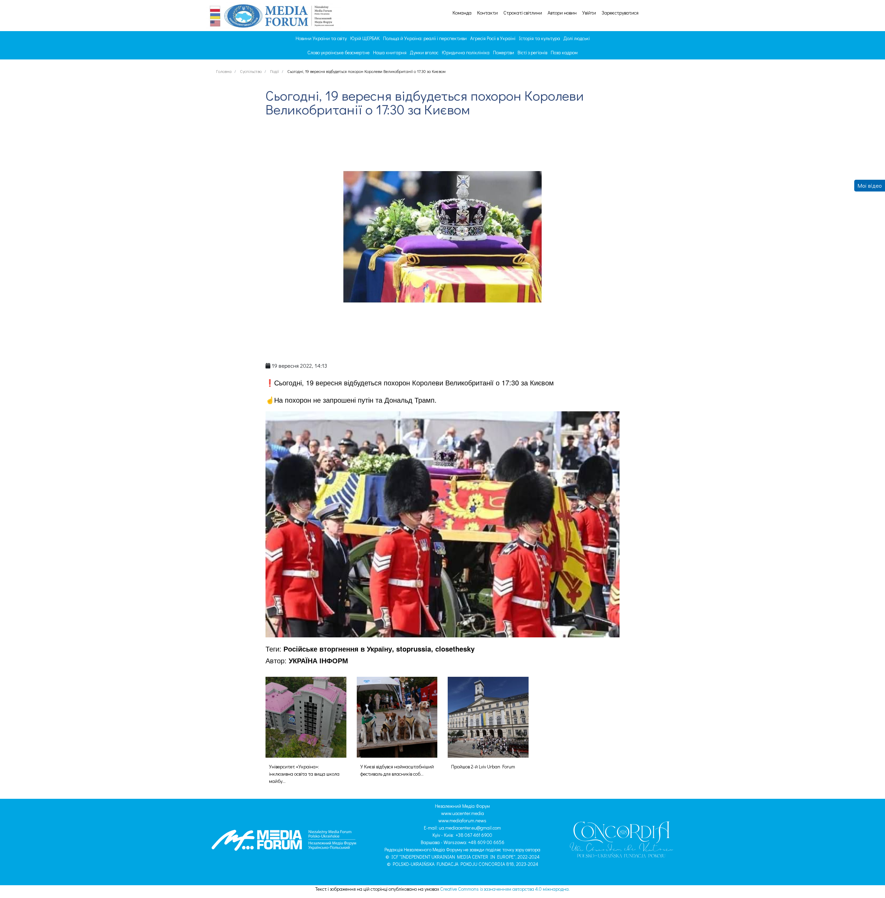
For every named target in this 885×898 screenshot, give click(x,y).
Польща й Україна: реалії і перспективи (425, 38)
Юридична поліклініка (466, 52)
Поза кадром (564, 52)
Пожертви (503, 52)
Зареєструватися (620, 12)
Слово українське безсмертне (338, 52)
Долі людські (576, 38)
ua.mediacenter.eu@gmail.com (470, 827)
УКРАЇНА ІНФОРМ (318, 660)
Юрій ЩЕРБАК (365, 38)
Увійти (589, 12)
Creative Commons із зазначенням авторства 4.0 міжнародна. (505, 889)
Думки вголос (424, 52)
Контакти (487, 12)
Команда (462, 12)
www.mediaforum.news (462, 820)
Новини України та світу (321, 38)
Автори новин (562, 12)
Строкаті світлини (522, 12)
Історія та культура (539, 38)
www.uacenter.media (462, 813)
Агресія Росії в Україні (492, 38)
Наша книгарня (390, 52)
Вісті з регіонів (532, 52)
